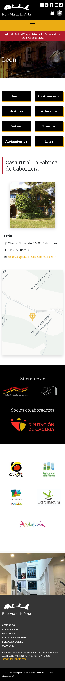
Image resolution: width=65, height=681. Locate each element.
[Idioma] (60, 14)
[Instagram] (46, 5)
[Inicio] (16, 9)
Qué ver (16, 126)
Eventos (48, 126)
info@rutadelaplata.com (14, 659)
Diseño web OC (8, 676)
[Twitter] (61, 5)
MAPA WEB (8, 646)
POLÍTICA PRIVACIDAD (14, 637)
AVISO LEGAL (9, 633)
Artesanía (49, 111)
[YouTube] (56, 5)
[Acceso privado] (52, 13)
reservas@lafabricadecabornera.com (32, 257)
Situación (16, 96)
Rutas (48, 141)
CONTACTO (8, 625)
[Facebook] (51, 5)
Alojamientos (16, 141)
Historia (16, 111)
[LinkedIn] (42, 5)
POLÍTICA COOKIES (12, 641)
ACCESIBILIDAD (10, 629)
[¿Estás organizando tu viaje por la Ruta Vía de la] (32, 585)
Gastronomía (48, 96)
